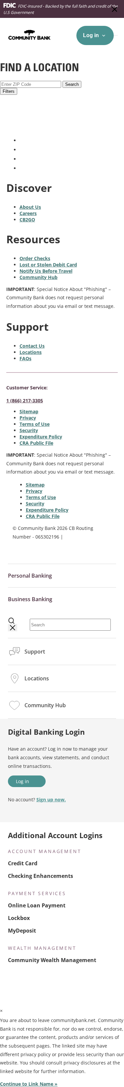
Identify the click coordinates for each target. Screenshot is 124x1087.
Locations (31, 352)
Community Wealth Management (52, 960)
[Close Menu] (114, 9)
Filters (9, 91)
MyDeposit (22, 930)
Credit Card (22, 863)
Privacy (28, 418)
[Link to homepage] (38, 126)
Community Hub (39, 277)
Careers (28, 213)
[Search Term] (11, 620)
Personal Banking (30, 575)
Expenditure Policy (41, 436)
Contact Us (32, 346)
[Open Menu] (116, 35)
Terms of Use (35, 424)
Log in (22, 781)
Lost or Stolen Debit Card (48, 264)
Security (29, 430)
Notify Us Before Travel (46, 271)
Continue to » (29, 1084)
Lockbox (19, 918)
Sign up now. (51, 799)
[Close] (12, 627)
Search (72, 84)
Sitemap (29, 411)
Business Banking (30, 599)
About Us (30, 207)
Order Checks (35, 258)
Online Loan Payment (36, 905)
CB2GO (27, 219)
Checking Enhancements (40, 876)
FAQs (25, 358)
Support (34, 651)
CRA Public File (36, 443)
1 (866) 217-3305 (24, 400)
